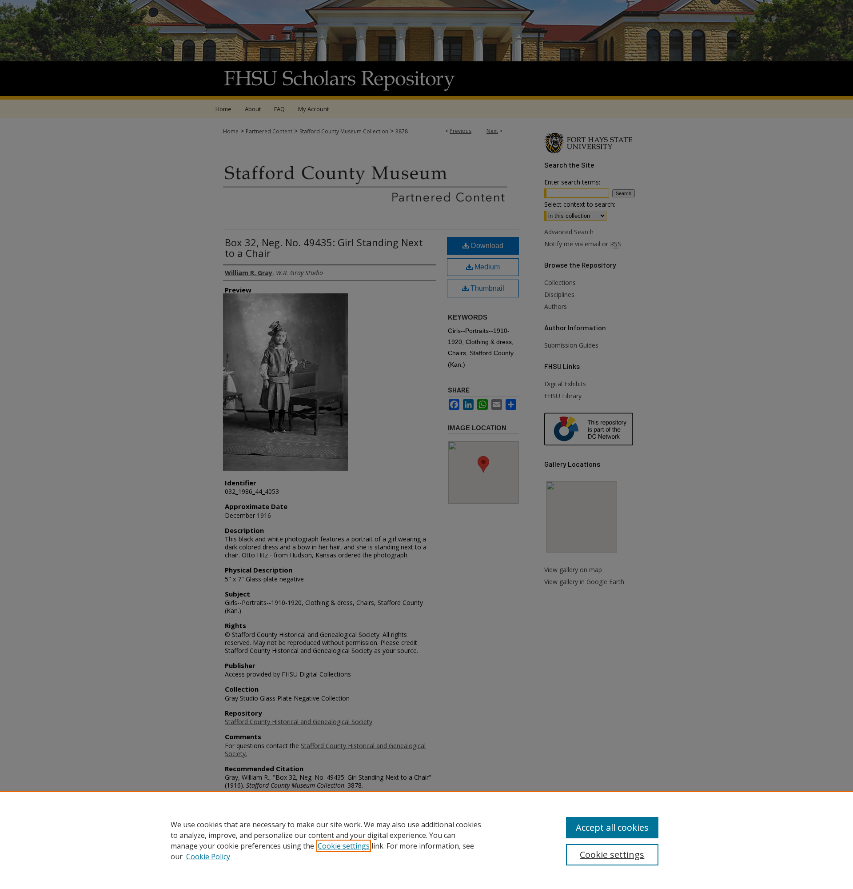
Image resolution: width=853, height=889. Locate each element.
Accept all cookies (612, 827)
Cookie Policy (208, 856)
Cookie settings (344, 846)
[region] (426, 840)
